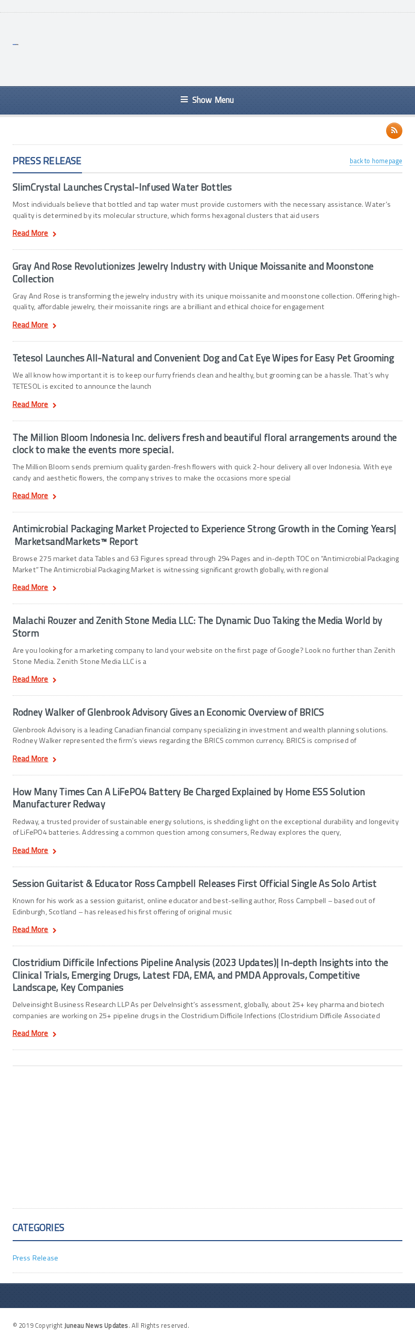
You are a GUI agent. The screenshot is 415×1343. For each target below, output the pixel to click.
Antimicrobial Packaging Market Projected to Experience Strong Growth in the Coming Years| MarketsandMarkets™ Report (205, 534)
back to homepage (376, 161)
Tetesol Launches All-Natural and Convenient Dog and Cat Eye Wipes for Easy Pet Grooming (203, 358)
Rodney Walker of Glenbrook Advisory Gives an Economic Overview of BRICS (168, 712)
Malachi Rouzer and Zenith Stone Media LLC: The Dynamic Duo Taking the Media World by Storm (198, 626)
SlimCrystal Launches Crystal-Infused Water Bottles (122, 187)
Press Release (36, 1257)
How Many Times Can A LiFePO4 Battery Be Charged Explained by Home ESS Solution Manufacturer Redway (189, 798)
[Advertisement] (218, 48)
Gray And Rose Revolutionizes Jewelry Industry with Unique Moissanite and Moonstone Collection (193, 272)
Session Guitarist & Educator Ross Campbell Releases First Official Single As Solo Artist (195, 883)
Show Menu (213, 99)
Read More (31, 234)
